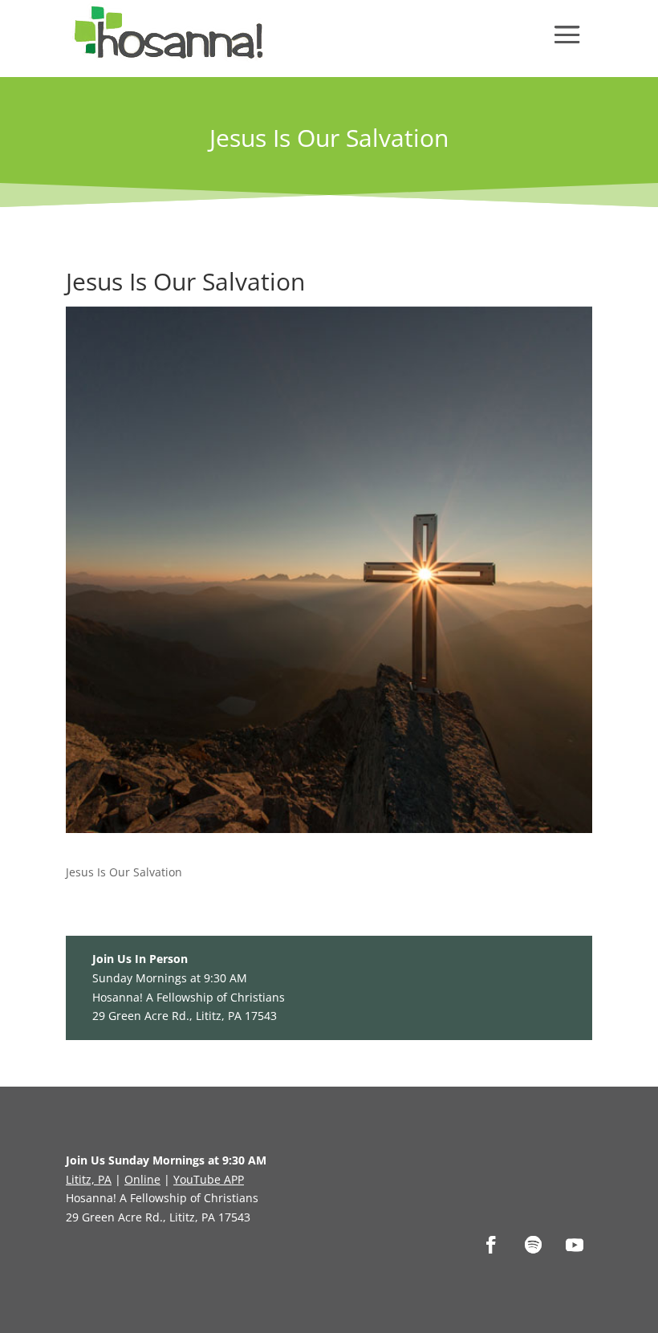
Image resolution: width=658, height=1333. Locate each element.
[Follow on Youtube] (574, 1244)
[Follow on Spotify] (532, 1244)
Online (142, 1179)
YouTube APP (208, 1179)
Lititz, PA (89, 1179)
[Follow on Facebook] (491, 1244)
